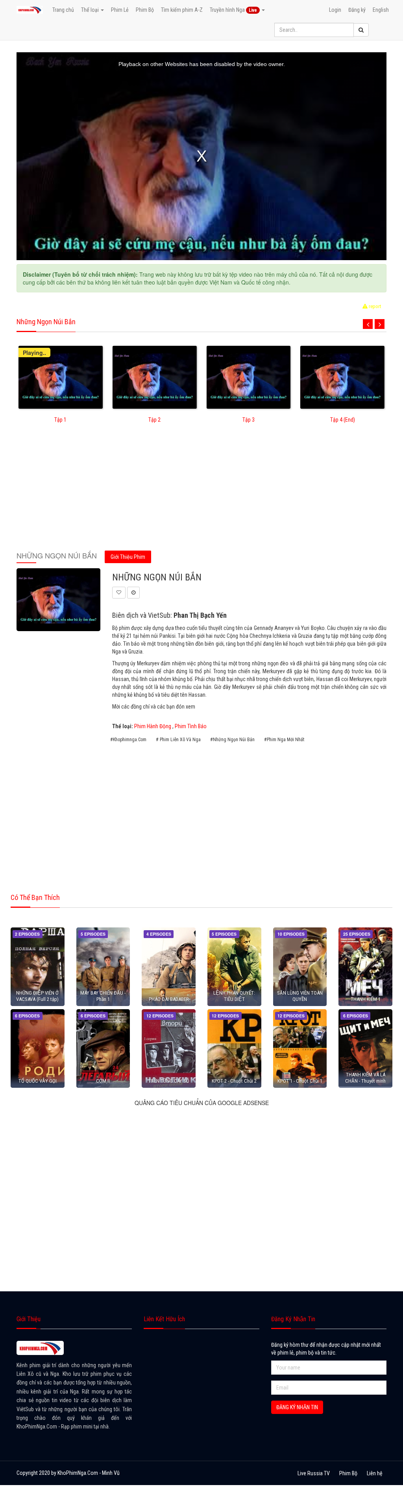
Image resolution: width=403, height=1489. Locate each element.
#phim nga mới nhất (284, 739)
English (381, 10)
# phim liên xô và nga (178, 739)
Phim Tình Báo (191, 726)
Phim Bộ (145, 10)
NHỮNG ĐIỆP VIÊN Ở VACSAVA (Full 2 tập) (37, 996)
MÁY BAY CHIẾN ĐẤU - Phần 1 (103, 996)
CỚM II (103, 1081)
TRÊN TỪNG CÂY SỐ (168, 1081)
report (374, 306)
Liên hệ (375, 1473)
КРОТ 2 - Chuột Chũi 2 (234, 1081)
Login (335, 10)
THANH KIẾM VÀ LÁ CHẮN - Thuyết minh (365, 1077)
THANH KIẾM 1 (366, 999)
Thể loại (90, 10)
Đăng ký (357, 10)
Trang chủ (63, 10)
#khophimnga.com (128, 739)
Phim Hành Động (152, 726)
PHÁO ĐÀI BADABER (169, 999)
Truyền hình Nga (233, 10)
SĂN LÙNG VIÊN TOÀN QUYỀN (300, 996)
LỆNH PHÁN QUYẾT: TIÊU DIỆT (234, 996)
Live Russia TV (314, 1473)
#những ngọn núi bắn (232, 739)
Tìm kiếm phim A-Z (182, 10)
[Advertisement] (201, 492)
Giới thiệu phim (128, 557)
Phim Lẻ (120, 10)
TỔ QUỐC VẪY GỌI (37, 1081)
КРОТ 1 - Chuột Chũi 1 (299, 1081)
